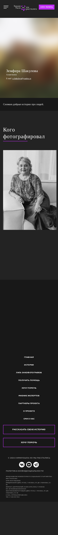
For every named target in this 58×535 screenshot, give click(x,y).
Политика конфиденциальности (25, 471)
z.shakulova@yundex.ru (21, 78)
